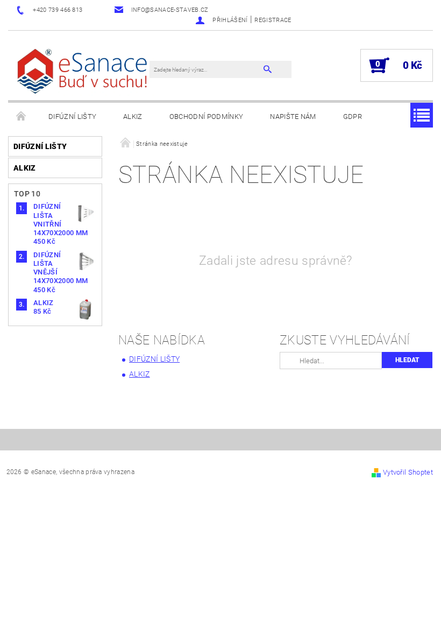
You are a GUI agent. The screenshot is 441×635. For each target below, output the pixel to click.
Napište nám (293, 116)
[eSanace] (84, 71)
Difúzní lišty (72, 116)
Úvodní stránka (21, 117)
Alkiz (133, 116)
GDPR (352, 116)
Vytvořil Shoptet (408, 472)
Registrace (272, 20)
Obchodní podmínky (206, 116)
